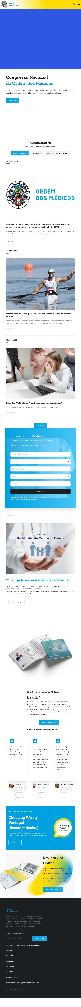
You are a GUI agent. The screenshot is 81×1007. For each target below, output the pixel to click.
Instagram (10, 966)
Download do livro (49, 722)
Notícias (9, 950)
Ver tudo (40, 425)
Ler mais (11, 241)
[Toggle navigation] (79, 4)
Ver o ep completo (16, 603)
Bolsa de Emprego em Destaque (57, 153)
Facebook (10, 961)
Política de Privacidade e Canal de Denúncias (23, 945)
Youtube (9, 971)
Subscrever (39, 938)
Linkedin (9, 955)
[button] (71, 91)
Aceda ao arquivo (52, 889)
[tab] (39, 809)
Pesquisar (40, 491)
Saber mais (13, 100)
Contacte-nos (11, 978)
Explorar (15, 842)
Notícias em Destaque (20, 153)
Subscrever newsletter (14, 933)
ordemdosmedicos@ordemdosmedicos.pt (22, 983)
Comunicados (36, 153)
